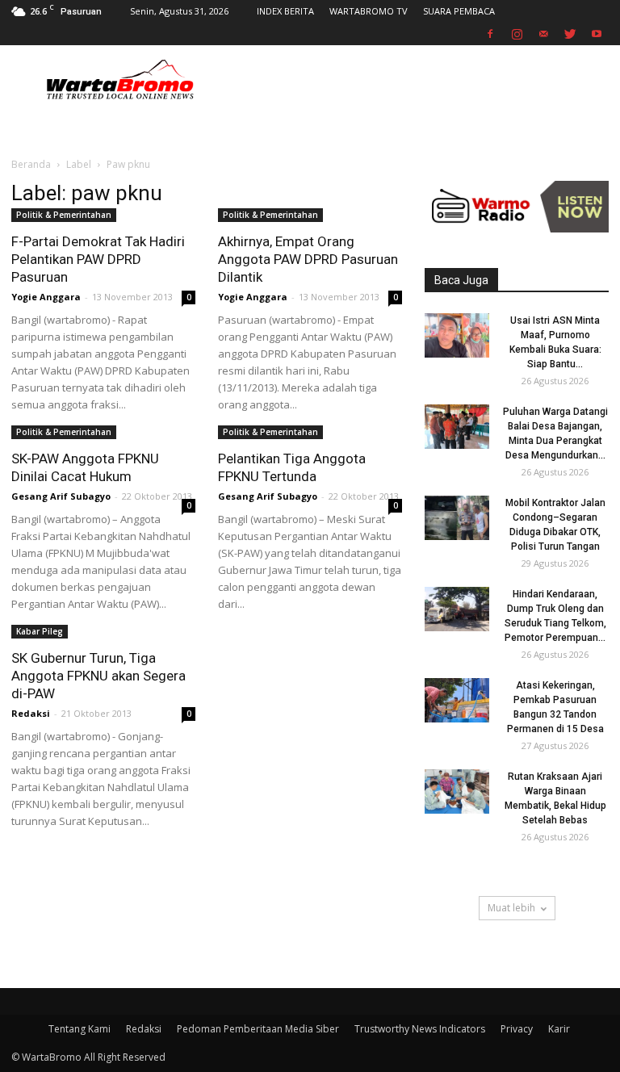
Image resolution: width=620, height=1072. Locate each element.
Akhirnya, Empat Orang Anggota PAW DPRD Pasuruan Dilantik (308, 259)
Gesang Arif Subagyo (61, 496)
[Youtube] (596, 34)
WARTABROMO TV (368, 11)
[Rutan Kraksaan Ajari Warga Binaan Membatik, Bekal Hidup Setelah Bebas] (457, 791)
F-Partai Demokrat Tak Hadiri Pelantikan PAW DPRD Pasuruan (98, 259)
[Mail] (543, 34)
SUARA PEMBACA (459, 11)
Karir (559, 1029)
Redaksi (30, 713)
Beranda (31, 164)
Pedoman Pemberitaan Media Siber (258, 1029)
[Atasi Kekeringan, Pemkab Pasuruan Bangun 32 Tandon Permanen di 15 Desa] (457, 700)
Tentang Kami (79, 1029)
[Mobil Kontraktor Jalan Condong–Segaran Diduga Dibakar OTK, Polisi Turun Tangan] (457, 518)
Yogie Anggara (46, 297)
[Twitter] (570, 34)
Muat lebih (511, 908)
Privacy (517, 1029)
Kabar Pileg (39, 631)
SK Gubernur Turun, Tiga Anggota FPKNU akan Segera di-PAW (98, 675)
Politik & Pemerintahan (63, 214)
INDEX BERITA (285, 11)
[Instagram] (517, 34)
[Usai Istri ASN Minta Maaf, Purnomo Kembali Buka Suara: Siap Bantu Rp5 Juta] (457, 335)
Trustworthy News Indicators (419, 1029)
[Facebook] (490, 34)
